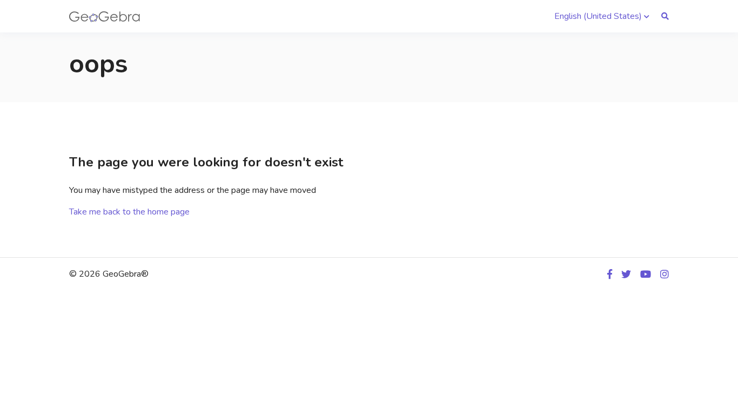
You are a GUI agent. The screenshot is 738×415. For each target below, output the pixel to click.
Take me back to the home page (129, 212)
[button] (601, 16)
